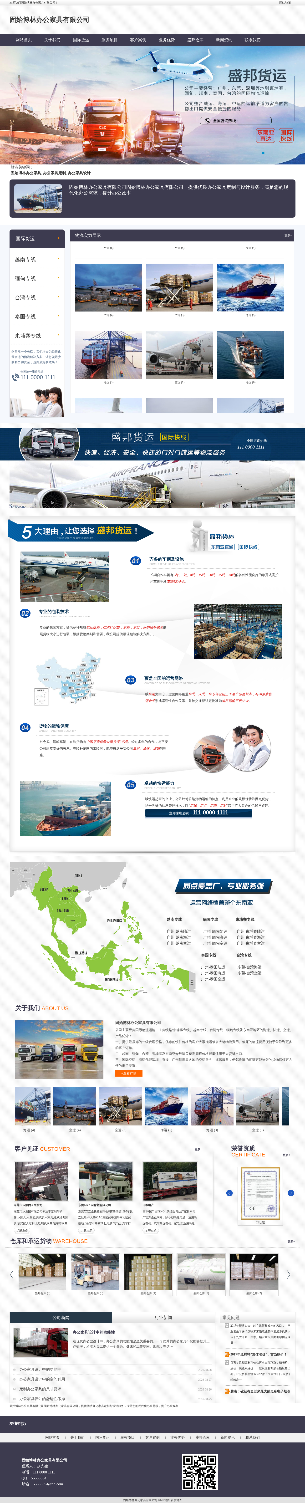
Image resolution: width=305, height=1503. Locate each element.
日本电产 (148, 1205)
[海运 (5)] (98, 1106)
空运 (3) (179, 280)
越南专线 (25, 259)
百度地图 (176, 1500)
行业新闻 (163, 1317)
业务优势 (167, 40)
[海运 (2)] (281, 1106)
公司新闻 (61, 1317)
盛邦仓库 (195, 40)
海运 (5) (250, 280)
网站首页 (24, 40)
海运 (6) (250, 348)
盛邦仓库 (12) (42, 1293)
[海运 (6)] (235, 1106)
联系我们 (252, 40)
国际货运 (81, 40)
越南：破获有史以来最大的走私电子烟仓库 (262, 1357)
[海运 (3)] (143, 1106)
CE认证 (260, 1222)
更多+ (288, 235)
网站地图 (285, 2)
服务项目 (110, 40)
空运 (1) (179, 348)
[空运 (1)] (189, 1106)
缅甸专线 (25, 278)
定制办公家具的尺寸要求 (40, 1389)
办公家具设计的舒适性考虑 (42, 1399)
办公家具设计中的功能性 (94, 1332)
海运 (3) (108, 348)
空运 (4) (108, 280)
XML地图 (164, 1500)
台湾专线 (25, 298)
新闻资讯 (224, 40)
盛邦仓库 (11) (95, 1293)
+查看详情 (129, 1073)
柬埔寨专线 (28, 336)
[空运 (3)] (52, 1106)
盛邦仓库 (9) (148, 1293)
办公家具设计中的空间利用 (42, 1379)
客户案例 (138, 40)
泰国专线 (25, 317)
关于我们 (52, 40)
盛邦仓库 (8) (201, 1293)
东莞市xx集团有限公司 (28, 1205)
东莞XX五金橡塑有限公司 (94, 1205)
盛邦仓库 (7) (254, 1293)
